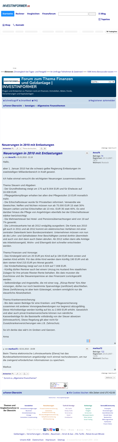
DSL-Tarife (68, 408)
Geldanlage (88, 406)
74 (102, 156)
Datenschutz (38, 440)
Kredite (46, 434)
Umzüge (28, 415)
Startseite (8, 13)
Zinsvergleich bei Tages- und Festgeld (30, 71)
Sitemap (61, 440)
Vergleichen (33, 13)
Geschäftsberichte (107, 413)
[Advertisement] (59, 126)
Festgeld (88, 411)
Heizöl (68, 415)
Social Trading (88, 419)
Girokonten (88, 413)
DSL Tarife (79, 434)
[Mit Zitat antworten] (87, 153)
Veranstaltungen (108, 411)
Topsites (105, 19)
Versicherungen (48, 406)
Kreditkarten (68, 417)
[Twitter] (88, 340)
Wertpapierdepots (88, 415)
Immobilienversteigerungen (28, 408)
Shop (7, 25)
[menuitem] (25, 100)
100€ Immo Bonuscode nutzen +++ (102, 71)
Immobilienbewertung (28, 413)
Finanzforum (49, 13)
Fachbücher (107, 421)
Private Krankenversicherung (48, 408)
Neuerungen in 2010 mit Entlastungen (28, 145)
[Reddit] (89, 340)
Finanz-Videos (107, 424)
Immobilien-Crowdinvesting (28, 417)
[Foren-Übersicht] (11, 81)
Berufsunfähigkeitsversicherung (48, 414)
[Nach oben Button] (80, 429)
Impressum (51, 440)
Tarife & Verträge (68, 406)
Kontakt (19, 25)
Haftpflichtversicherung (49, 417)
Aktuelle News (107, 415)
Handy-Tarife (68, 411)
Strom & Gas (68, 413)
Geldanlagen (19, 434)
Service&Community (108, 406)
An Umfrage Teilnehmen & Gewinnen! (66, 71)
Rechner (20, 13)
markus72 (97, 348)
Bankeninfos (107, 417)
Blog (103, 13)
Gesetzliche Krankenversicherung (48, 411)
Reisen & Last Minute (95, 434)
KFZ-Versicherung (48, 419)
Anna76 (96, 152)
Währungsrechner (107, 419)
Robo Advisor (88, 417)
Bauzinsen (29, 411)
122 (102, 351)
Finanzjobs (107, 408)
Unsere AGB (25, 440)
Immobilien (29, 406)
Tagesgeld (88, 408)
